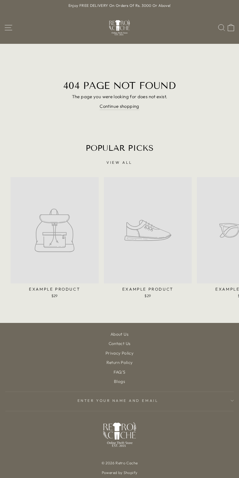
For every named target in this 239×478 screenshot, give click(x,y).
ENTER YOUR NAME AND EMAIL (117, 400)
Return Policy (119, 362)
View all (119, 162)
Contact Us (120, 343)
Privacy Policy (119, 353)
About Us (119, 334)
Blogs (119, 381)
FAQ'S (120, 372)
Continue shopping (119, 106)
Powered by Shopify (120, 472)
